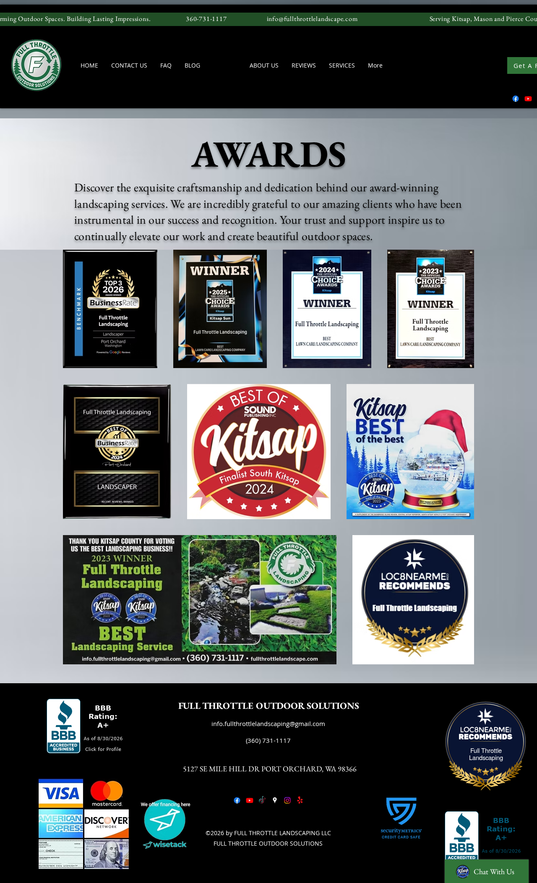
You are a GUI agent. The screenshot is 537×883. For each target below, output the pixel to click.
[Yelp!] (300, 800)
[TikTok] (262, 800)
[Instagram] (287, 800)
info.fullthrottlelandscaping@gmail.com (268, 723)
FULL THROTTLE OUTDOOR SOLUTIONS (268, 706)
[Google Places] (275, 800)
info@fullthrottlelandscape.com (312, 18)
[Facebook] (515, 98)
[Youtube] (528, 98)
